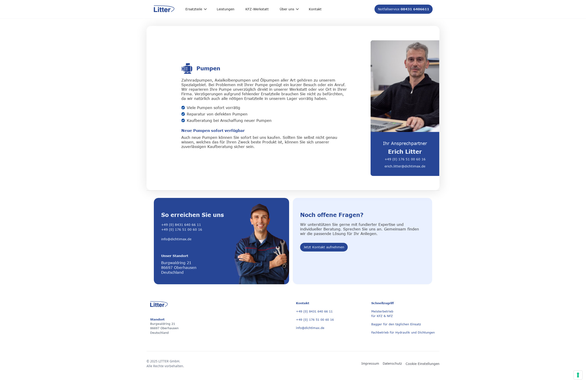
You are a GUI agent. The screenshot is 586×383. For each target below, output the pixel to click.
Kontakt (315, 9)
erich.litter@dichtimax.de (405, 166)
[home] (164, 9)
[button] (195, 9)
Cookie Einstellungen (423, 364)
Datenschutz (392, 363)
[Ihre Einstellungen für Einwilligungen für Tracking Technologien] (578, 375)
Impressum (370, 363)
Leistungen (225, 9)
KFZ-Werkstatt (257, 9)
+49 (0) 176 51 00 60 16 (405, 159)
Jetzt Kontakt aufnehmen (324, 247)
